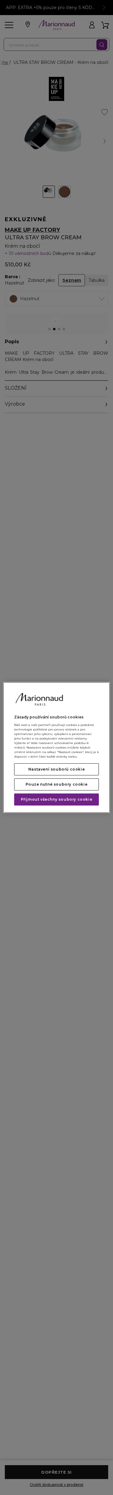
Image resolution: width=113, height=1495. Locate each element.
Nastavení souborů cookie (56, 769)
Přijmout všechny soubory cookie (57, 799)
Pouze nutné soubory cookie (57, 784)
